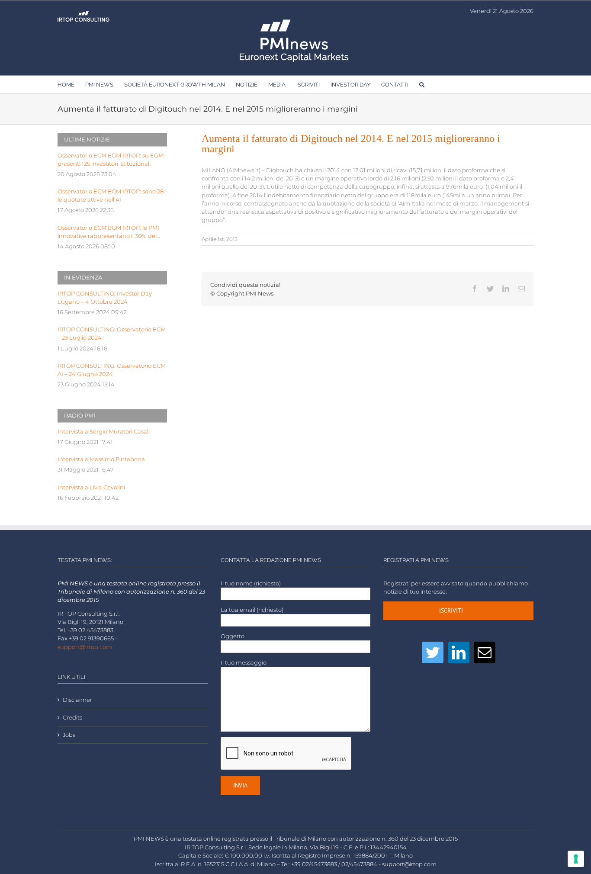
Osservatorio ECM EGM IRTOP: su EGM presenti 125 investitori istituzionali (111, 159)
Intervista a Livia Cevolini (91, 487)
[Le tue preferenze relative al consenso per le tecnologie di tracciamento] (576, 859)
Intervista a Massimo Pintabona (101, 459)
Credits (72, 717)
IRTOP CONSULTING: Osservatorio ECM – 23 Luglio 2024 (112, 333)
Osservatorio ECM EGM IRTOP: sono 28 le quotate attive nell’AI (111, 195)
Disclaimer (77, 700)
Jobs (69, 735)
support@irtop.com (85, 647)
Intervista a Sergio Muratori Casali (104, 431)
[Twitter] (432, 652)
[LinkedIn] (458, 652)
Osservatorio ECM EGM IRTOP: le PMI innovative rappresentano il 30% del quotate (108, 232)
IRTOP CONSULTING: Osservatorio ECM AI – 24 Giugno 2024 (112, 370)
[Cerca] (421, 84)
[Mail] (484, 652)
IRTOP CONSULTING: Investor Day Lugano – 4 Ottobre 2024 (105, 297)
